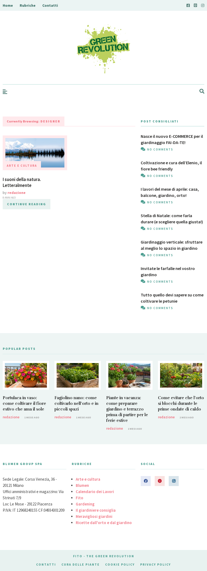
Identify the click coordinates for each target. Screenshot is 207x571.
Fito (79, 497)
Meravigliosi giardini (94, 516)
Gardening (85, 504)
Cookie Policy (120, 564)
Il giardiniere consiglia (96, 510)
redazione (17, 192)
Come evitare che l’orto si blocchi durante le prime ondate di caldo (181, 403)
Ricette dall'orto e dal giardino (104, 522)
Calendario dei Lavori (95, 491)
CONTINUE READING (26, 204)
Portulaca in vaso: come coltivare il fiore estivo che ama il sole (24, 403)
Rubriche (28, 5)
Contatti (50, 5)
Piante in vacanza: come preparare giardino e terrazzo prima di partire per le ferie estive (127, 409)
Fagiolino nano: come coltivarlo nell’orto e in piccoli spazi (76, 403)
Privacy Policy (155, 564)
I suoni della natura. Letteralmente (22, 182)
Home (8, 5)
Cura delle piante (80, 564)
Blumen (82, 485)
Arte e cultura (22, 165)
